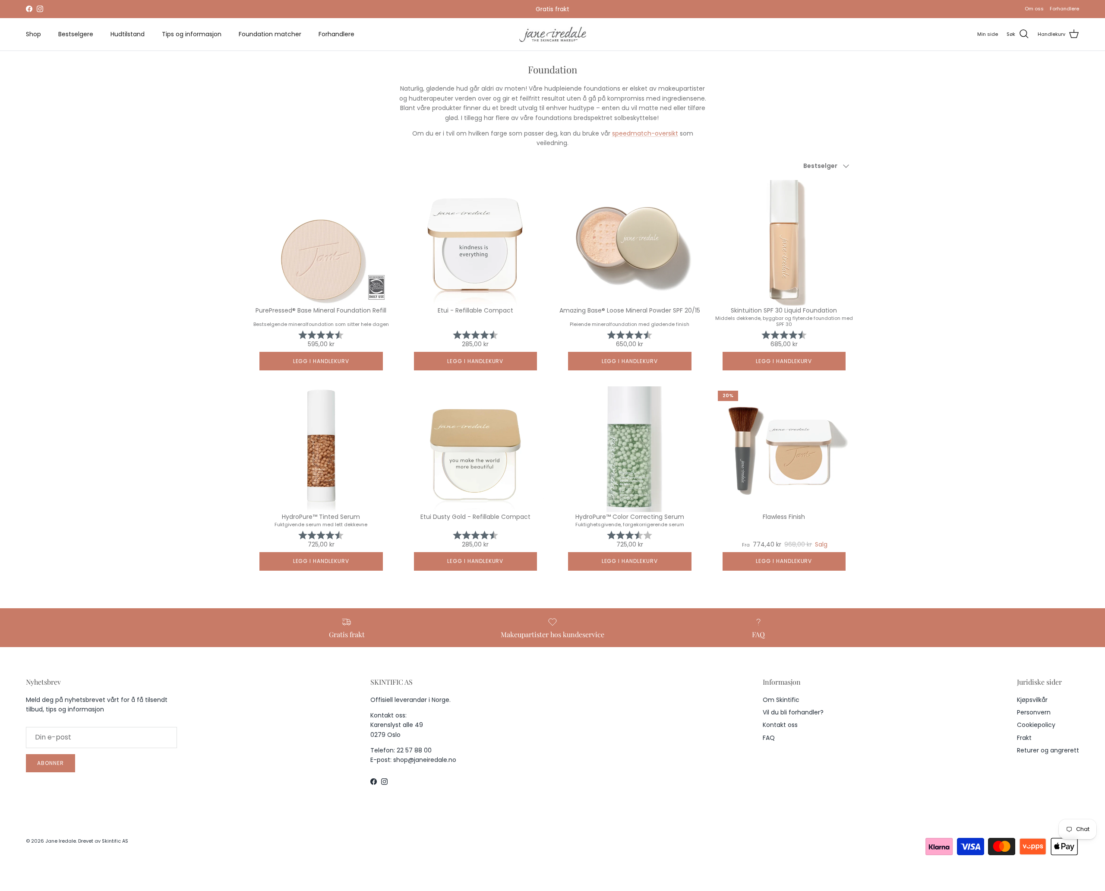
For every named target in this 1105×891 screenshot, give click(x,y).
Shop (33, 34)
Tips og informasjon (191, 34)
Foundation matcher (270, 34)
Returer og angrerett (1048, 750)
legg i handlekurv (321, 361)
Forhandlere (1064, 8)
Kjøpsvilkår (1032, 699)
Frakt (1024, 737)
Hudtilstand (127, 34)
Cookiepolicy (1036, 724)
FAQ (769, 737)
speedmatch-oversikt (645, 133)
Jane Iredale (60, 840)
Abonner (50, 763)
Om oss (1034, 8)
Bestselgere (75, 34)
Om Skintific (781, 699)
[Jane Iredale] (552, 34)
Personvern (1034, 712)
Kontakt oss (780, 724)
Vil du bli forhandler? (793, 712)
